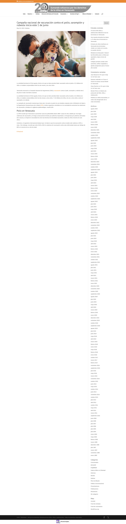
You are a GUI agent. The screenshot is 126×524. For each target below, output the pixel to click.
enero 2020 (94, 315)
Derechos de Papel (74, 14)
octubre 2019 (94, 323)
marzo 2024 (94, 185)
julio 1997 (93, 447)
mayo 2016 (94, 373)
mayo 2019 (94, 336)
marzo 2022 (94, 246)
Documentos (63, 14)
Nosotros (30, 14)
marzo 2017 (94, 360)
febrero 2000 (94, 439)
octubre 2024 (94, 167)
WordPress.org (95, 509)
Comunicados (94, 462)
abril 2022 (93, 243)
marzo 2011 (94, 413)
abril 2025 (93, 151)
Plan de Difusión (95, 481)
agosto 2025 (94, 140)
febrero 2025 (94, 156)
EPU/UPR (93, 465)
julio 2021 (93, 267)
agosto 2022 (94, 233)
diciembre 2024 (95, 161)
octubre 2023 (94, 196)
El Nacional (20, 131)
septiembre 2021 (95, 262)
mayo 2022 (94, 241)
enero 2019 (94, 347)
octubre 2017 (94, 357)
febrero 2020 (94, 312)
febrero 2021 (94, 280)
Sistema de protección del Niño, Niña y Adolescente (98, 93)
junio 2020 (93, 302)
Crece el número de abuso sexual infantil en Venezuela (99, 81)
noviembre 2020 (95, 288)
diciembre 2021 (95, 254)
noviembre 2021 (95, 257)
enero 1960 (94, 455)
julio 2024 (93, 175)
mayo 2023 (94, 209)
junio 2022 (93, 238)
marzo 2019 (94, 341)
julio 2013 (93, 399)
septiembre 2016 (95, 368)
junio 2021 (93, 270)
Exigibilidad (94, 467)
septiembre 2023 (95, 198)
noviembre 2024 (95, 164)
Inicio (24, 14)
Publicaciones (94, 489)
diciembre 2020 (95, 286)
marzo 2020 (94, 309)
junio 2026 (93, 114)
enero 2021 (94, 283)
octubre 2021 (94, 259)
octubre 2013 (94, 397)
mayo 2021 (94, 272)
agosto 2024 (94, 172)
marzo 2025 (94, 153)
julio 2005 (93, 429)
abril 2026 (93, 119)
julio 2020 (93, 299)
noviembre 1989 (95, 452)
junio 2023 (93, 206)
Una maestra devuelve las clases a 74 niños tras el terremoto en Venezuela (100, 39)
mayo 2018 (94, 349)
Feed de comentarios (96, 506)
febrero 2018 (94, 352)
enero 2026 (94, 127)
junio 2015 (93, 384)
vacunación (57, 90)
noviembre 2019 (95, 320)
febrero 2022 (94, 249)
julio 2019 (93, 331)
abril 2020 (93, 307)
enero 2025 (94, 159)
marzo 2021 (94, 278)
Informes (93, 473)
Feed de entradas (95, 503)
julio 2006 (93, 426)
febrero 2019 (94, 344)
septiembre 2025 (95, 137)
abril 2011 (93, 410)
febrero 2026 (94, 124)
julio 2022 (93, 235)
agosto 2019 (94, 328)
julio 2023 (93, 204)
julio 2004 (93, 431)
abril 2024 (93, 183)
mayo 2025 (94, 148)
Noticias (38, 14)
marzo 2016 (94, 376)
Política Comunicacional (97, 483)
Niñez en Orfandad (86, 14)
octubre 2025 (94, 135)
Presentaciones (95, 486)
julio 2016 (93, 370)
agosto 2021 (94, 265)
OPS (42, 105)
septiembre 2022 (95, 230)
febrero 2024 (94, 188)
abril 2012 (93, 402)
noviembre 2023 (95, 193)
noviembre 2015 (95, 378)
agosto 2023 (94, 201)
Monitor (93, 475)
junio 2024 (93, 177)
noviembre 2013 (95, 394)
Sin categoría (94, 494)
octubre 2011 (94, 405)
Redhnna (93, 97)
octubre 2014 (94, 389)
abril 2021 (93, 275)
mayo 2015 (94, 386)
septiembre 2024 (95, 169)
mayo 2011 (94, 407)
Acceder (93, 501)
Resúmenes (94, 491)
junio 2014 (93, 392)
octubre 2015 (94, 381)
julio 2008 (93, 421)
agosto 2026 (94, 108)
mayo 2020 (94, 304)
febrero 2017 (94, 362)
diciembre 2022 (95, 222)
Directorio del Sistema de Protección (50, 14)
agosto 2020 (94, 296)
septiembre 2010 (95, 415)
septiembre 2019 (95, 325)
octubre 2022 (94, 228)
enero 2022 (94, 251)
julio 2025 (93, 143)
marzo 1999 (94, 442)
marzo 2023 (94, 214)
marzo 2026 (94, 122)
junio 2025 (93, 145)
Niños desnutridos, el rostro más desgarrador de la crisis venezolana (100, 99)
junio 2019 (93, 333)
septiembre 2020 (95, 294)
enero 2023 (94, 220)
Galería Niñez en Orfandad (98, 470)
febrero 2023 (94, 217)
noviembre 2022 (95, 225)
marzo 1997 (94, 450)
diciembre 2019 (95, 317)
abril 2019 (93, 339)
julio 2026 (93, 111)
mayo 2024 (94, 180)
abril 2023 (93, 212)
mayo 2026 (94, 116)
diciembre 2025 (95, 130)
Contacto (97, 14)
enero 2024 (94, 190)
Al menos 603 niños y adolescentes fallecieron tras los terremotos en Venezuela (99, 32)
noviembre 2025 (95, 132)
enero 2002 (94, 434)
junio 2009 (93, 418)
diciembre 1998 (95, 444)
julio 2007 (93, 423)
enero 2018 (94, 355)
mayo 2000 (94, 437)
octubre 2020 (94, 291)
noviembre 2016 (95, 365)
